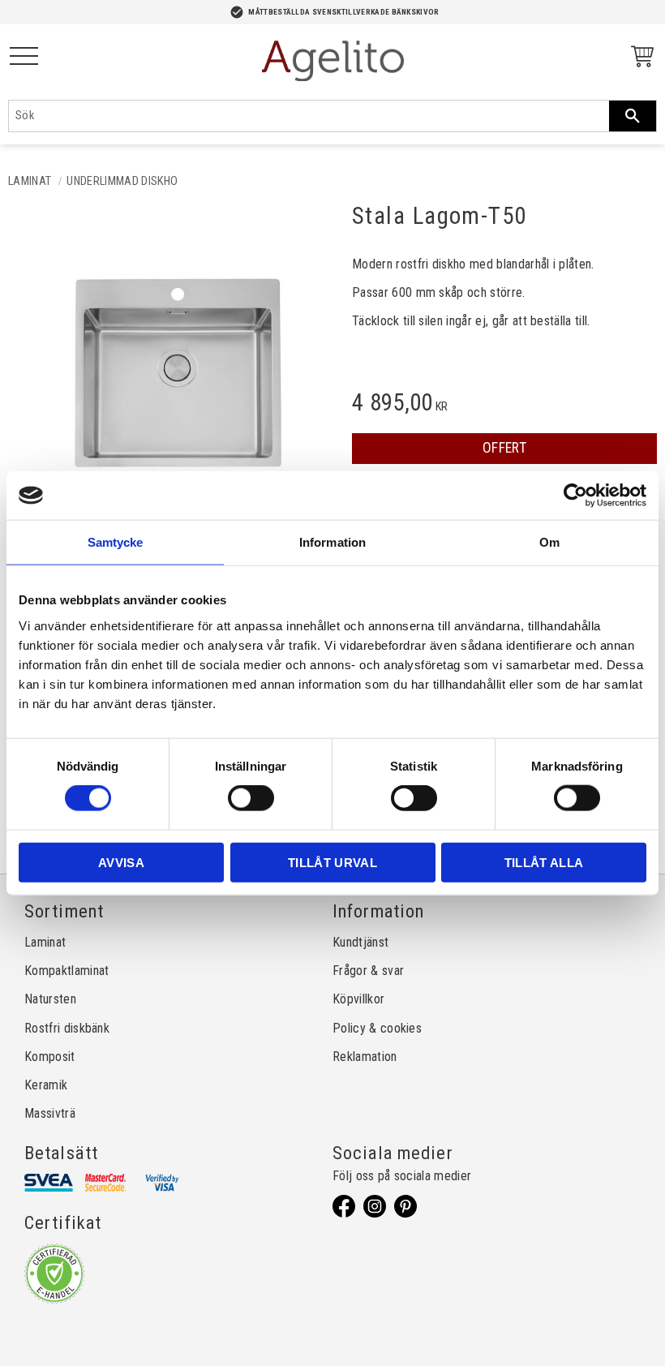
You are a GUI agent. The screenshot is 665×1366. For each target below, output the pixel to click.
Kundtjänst (360, 942)
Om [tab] (549, 542)
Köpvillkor (358, 999)
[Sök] (632, 116)
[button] (24, 57)
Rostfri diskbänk (66, 1028)
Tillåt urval (332, 862)
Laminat (45, 942)
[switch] (251, 798)
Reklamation (364, 1056)
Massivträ (49, 1113)
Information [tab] (332, 542)
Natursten (50, 999)
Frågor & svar (368, 970)
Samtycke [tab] (116, 542)
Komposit (49, 1056)
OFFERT (504, 448)
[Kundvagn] (639, 59)
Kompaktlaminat (66, 970)
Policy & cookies (377, 1028)
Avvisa (121, 862)
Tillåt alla (544, 862)
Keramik (45, 1085)
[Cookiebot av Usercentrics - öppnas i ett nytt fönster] (575, 495)
